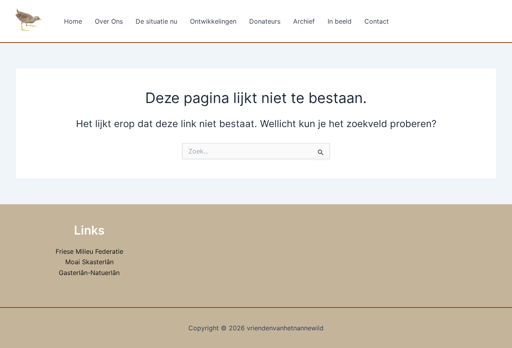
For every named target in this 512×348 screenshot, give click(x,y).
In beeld (340, 21)
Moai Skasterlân (89, 262)
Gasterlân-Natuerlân (89, 273)
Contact (376, 21)
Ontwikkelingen (213, 21)
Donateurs (264, 21)
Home (73, 21)
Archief (304, 21)
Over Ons (109, 21)
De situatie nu (156, 21)
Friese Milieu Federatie (89, 251)
